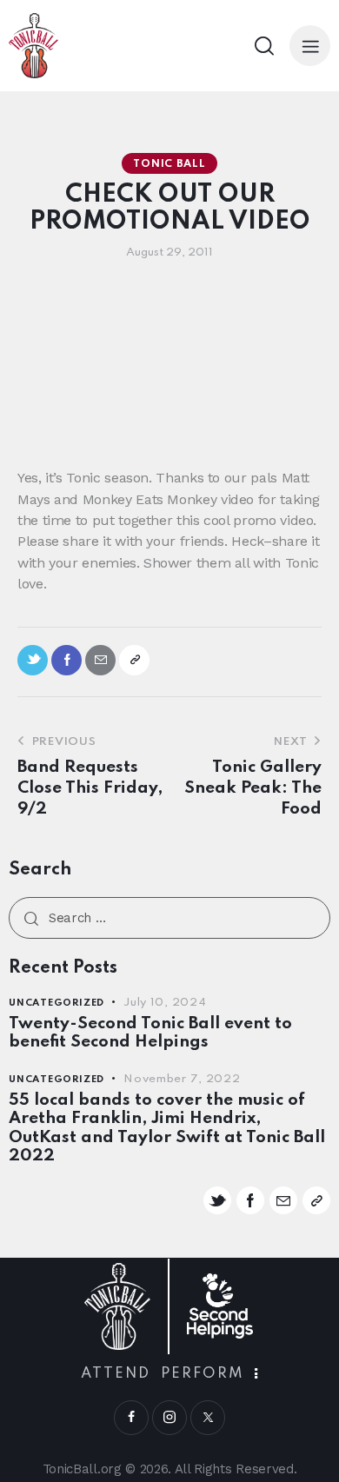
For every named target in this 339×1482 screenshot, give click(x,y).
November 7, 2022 (182, 1079)
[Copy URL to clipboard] (134, 660)
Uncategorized (56, 1003)
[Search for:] (169, 917)
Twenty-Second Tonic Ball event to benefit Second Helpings (150, 1032)
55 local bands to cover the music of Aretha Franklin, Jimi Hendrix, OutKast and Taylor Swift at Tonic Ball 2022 (167, 1128)
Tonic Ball (169, 164)
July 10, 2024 (164, 1002)
